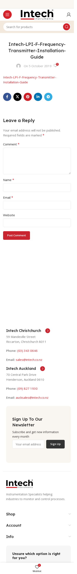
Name (8, 180)
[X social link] (17, 97)
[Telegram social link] (48, 97)
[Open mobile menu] (7, 14)
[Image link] (19, 483)
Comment (11, 144)
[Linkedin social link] (38, 97)
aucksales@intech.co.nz (31, 397)
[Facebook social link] (7, 97)
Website (9, 215)
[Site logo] (37, 14)
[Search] (66, 26)
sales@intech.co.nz (29, 360)
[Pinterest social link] (28, 97)
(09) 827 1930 (27, 388)
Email (8, 197)
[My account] (69, 14)
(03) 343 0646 (27, 351)
